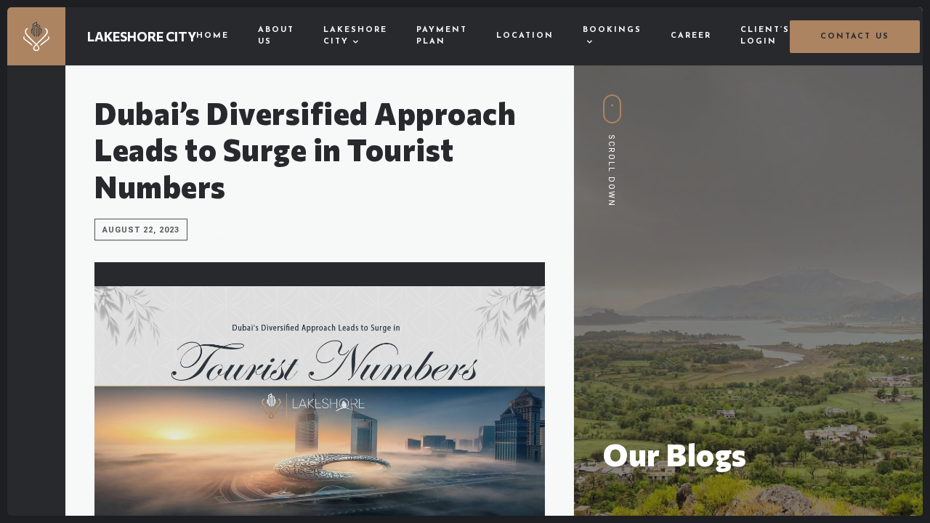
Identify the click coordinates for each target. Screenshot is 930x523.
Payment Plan (441, 36)
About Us (276, 36)
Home (212, 36)
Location (525, 36)
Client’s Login (765, 36)
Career (691, 36)
